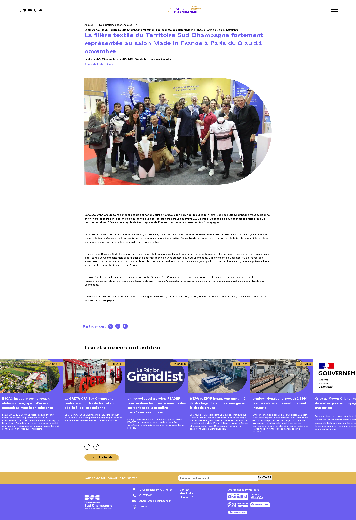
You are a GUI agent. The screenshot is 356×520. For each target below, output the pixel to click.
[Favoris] (24, 10)
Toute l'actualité (101, 457)
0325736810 (145, 495)
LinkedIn (143, 506)
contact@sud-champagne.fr (154, 500)
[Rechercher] (19, 10)
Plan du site (186, 493)
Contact (184, 489)
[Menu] (334, 10)
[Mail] (30, 10)
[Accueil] (184, 9)
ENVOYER (265, 477)
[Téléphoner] (35, 10)
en (40, 9)
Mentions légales (189, 497)
